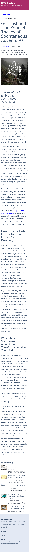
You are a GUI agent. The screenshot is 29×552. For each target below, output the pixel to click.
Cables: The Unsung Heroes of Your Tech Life (16, 486)
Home (4, 14)
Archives (3, 535)
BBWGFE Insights (8, 3)
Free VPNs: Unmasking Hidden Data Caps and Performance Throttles (16, 496)
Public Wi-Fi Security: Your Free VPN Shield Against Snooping (16, 507)
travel (9, 14)
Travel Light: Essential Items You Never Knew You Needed (17, 467)
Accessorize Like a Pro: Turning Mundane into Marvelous (16, 476)
